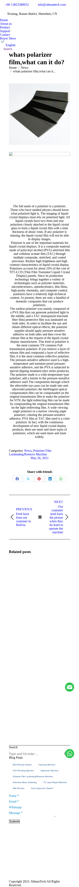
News (28, 450)
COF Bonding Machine (23, 770)
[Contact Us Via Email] (69, 687)
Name (14, 796)
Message (15, 813)
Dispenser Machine (50, 770)
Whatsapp (15, 807)
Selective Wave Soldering (25, 782)
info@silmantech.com (52, 4)
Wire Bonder (18, 788)
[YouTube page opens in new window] (64, 864)
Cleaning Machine (46, 765)
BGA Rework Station (22, 765)
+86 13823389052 (17, 4)
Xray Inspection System (42, 788)
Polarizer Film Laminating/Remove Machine (30, 452)
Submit (14, 821)
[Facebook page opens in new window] (58, 864)
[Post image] (20, 569)
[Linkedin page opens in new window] (58, 870)
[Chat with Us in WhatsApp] (69, 754)
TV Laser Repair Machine (55, 782)
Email (14, 801)
